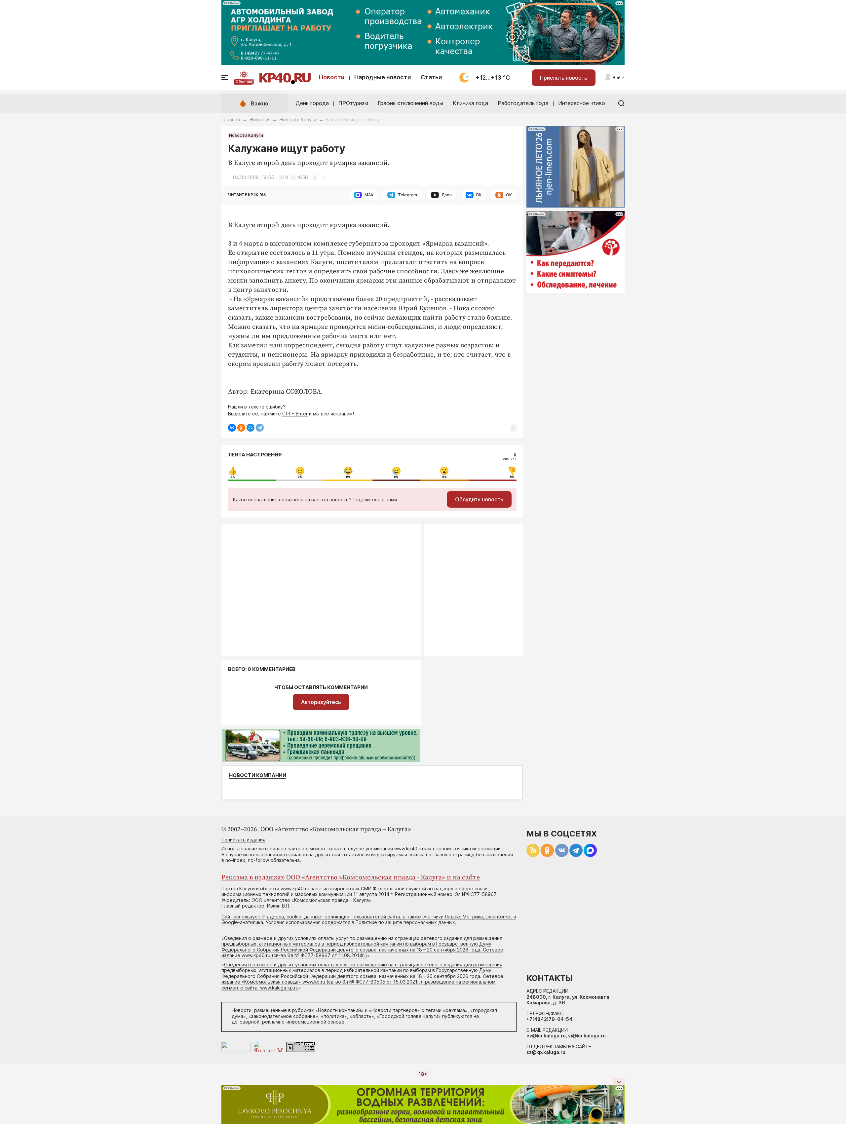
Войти (619, 77)
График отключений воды (410, 103)
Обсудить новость (479, 499)
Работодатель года (523, 103)
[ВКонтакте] (232, 428)
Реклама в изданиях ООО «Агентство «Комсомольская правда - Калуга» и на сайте (350, 877)
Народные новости (382, 77)
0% (232, 477)
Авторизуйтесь (321, 702)
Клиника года (470, 103)
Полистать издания (243, 839)
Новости (332, 77)
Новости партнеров (394, 1010)
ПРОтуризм (353, 103)
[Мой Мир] (250, 428)
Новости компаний (257, 775)
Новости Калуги (298, 119)
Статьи (431, 77)
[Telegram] (260, 428)
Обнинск (244, 81)
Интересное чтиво (581, 103)
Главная (230, 119)
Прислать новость (563, 77)
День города (312, 103)
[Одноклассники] (241, 428)
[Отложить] (315, 177)
